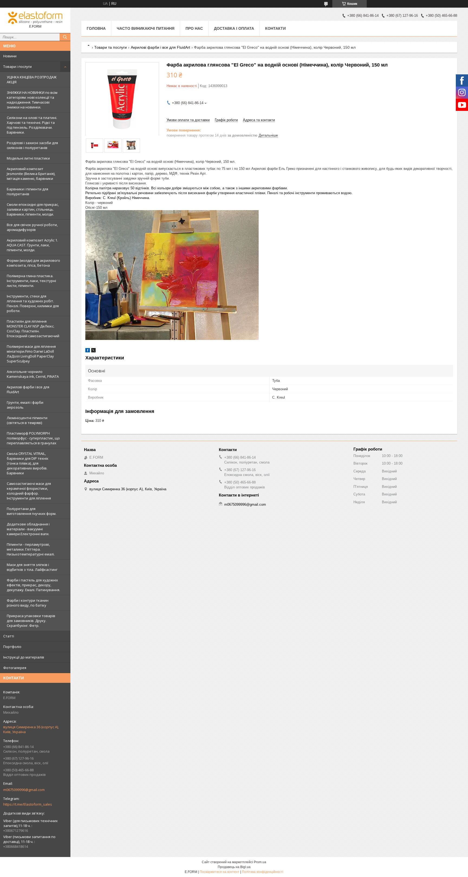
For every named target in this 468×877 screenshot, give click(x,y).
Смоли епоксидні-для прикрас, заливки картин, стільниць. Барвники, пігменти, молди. (33, 209)
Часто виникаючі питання (145, 28)
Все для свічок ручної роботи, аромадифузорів (32, 227)
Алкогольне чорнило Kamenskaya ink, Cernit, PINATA (33, 374)
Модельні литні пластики (28, 158)
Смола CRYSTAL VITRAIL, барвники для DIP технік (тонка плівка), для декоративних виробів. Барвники (27, 463)
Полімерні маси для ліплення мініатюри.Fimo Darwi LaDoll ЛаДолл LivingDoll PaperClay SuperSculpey (31, 353)
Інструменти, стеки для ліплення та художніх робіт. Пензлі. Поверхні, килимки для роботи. (33, 303)
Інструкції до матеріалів (23, 657)
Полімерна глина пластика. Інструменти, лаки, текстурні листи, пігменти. (31, 280)
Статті (8, 636)
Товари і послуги (17, 66)
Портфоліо (12, 646)
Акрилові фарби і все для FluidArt (28, 389)
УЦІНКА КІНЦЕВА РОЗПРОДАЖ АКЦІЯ (32, 79)
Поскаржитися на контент (219, 872)
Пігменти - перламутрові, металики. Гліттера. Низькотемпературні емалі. (31, 549)
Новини (10, 56)
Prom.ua (260, 862)
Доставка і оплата (234, 28)
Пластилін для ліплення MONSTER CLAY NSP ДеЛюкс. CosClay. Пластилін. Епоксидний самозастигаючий (33, 328)
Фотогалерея (14, 667)
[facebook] (87, 351)
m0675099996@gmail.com (24, 789)
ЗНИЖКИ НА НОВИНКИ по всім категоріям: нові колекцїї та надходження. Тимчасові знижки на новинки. (32, 100)
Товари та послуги (110, 47)
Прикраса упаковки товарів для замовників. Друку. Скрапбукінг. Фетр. (31, 620)
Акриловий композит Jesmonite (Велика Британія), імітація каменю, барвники (31, 173)
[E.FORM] (35, 18)
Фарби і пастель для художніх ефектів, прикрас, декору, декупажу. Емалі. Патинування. (33, 585)
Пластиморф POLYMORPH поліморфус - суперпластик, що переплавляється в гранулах (33, 438)
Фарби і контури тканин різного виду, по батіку (27, 603)
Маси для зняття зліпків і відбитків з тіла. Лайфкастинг (32, 567)
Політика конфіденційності (262, 872)
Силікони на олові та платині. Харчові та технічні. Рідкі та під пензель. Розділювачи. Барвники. (32, 125)
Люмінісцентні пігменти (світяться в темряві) (27, 420)
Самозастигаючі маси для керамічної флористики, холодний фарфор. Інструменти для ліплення (29, 491)
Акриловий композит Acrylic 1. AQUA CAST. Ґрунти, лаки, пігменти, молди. (32, 245)
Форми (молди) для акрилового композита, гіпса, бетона (33, 263)
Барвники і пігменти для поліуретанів (27, 191)
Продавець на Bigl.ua (234, 867)
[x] (93, 351)
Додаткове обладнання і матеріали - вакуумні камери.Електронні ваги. (28, 529)
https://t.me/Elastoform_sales (27, 804)
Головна (96, 28)
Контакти (275, 28)
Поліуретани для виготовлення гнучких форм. (31, 511)
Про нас (194, 28)
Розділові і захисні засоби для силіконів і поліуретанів (32, 145)
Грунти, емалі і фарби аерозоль (25, 405)
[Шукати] (65, 37)
